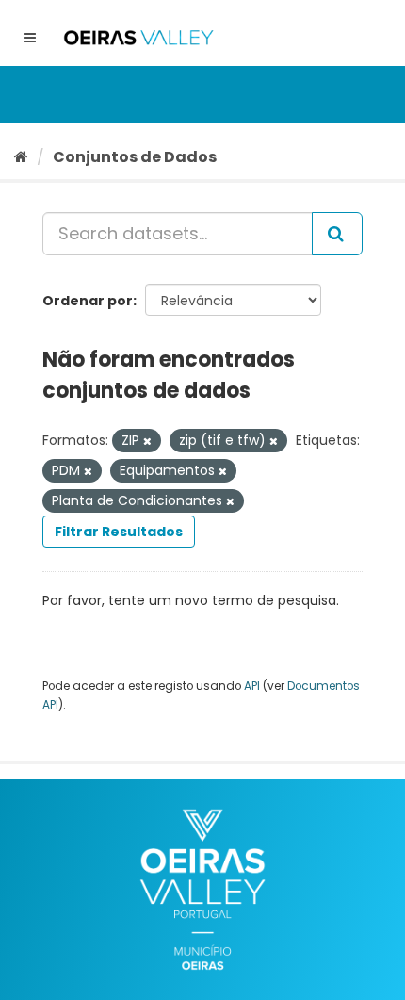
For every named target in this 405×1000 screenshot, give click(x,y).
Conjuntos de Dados (135, 157)
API (252, 686)
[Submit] (337, 233)
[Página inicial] (21, 157)
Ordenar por (87, 300)
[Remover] (147, 441)
